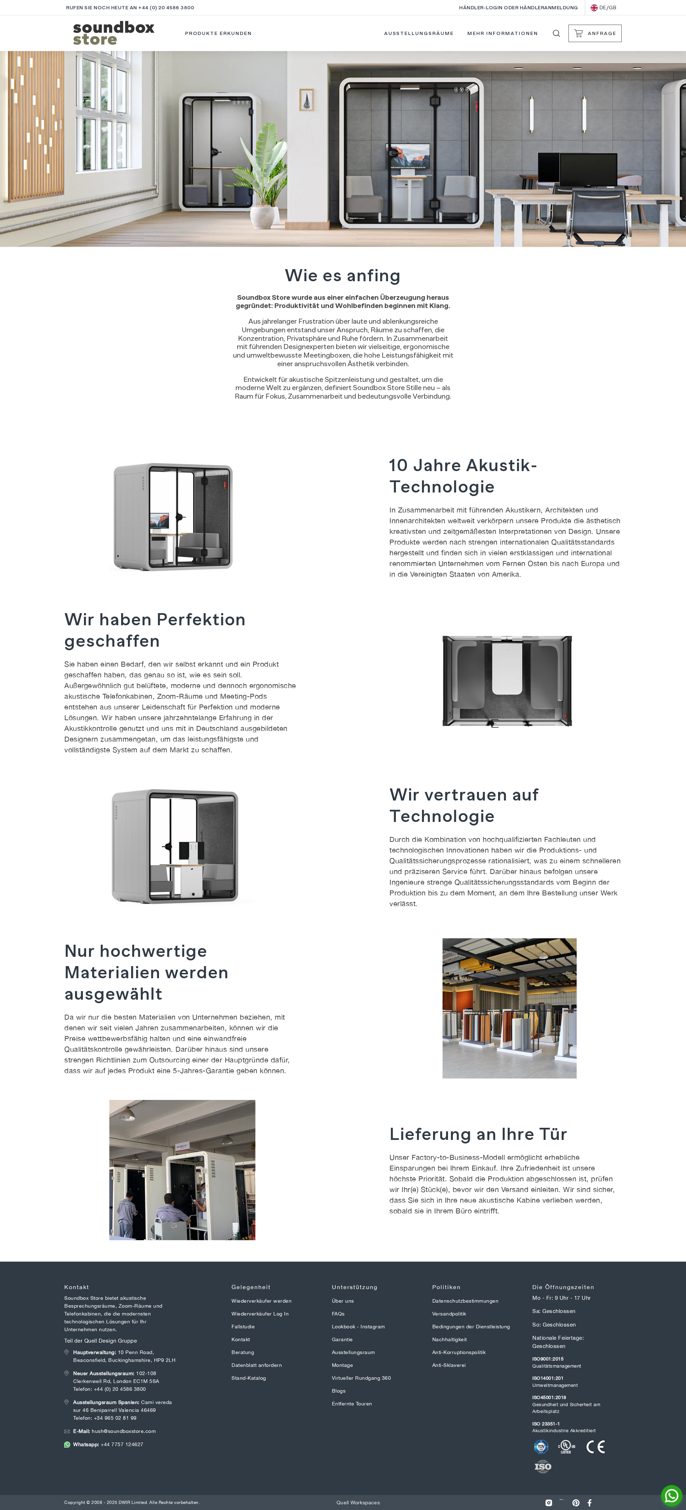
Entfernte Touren (352, 1404)
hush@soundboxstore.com (114, 1431)
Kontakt (241, 1339)
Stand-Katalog (249, 1378)
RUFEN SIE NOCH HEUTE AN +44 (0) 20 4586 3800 (130, 7)
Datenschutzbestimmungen (465, 1301)
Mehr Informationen (502, 33)
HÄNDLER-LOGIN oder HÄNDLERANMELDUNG (518, 7)
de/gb (608, 7)
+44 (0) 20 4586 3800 (120, 1389)
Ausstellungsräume (419, 33)
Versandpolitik (449, 1314)
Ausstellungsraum (353, 1352)
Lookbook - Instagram (358, 1326)
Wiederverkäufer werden (262, 1301)
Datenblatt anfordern (257, 1365)
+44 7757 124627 (108, 1444)
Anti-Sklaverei (449, 1365)
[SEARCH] (556, 33)
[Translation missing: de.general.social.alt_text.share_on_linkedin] (562, 1503)
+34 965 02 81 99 (115, 1418)
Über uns (343, 1301)
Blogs (339, 1391)
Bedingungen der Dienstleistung (471, 1326)
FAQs (338, 1314)
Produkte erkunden (218, 33)
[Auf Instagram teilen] (548, 1503)
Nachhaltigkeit (449, 1339)
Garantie (342, 1339)
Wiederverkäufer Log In (260, 1314)
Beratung (243, 1352)
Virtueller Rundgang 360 (361, 1378)
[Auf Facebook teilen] (589, 1503)
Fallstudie (243, 1326)
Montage (342, 1365)
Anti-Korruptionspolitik (459, 1352)
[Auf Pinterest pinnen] (576, 1503)
